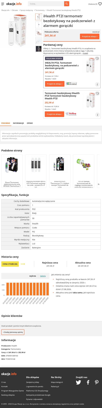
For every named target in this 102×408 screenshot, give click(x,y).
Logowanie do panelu (34, 386)
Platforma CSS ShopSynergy (37, 391)
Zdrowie (15, 10)
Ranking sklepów (8, 395)
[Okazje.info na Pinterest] (96, 382)
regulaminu (65, 404)
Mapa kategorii (57, 382)
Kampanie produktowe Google (38, 395)
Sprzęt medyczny (26, 10)
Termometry (40, 10)
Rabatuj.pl (55, 386)
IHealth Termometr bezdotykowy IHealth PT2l (63, 10)
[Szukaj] (48, 2)
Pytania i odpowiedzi (34, 399)
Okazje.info (5, 10)
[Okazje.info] (15, 4)
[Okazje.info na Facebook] (88, 382)
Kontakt (4, 386)
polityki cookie (79, 404)
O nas (3, 382)
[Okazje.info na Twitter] (78, 382)
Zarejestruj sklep (32, 382)
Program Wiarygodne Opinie (12, 391)
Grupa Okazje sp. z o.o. (20, 404)
